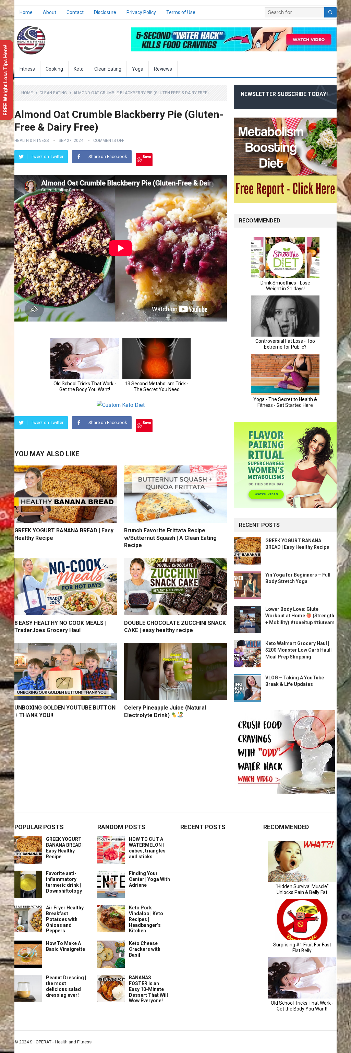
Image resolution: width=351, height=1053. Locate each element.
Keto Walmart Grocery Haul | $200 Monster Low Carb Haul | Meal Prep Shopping (298, 650)
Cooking (54, 69)
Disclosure (105, 12)
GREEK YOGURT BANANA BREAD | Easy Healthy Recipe (65, 847)
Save (147, 156)
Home (26, 12)
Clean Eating (107, 69)
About (49, 12)
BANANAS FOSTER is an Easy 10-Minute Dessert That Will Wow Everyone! (148, 989)
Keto (79, 69)
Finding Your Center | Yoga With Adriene (149, 879)
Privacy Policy (141, 12)
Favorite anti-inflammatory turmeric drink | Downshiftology (64, 882)
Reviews (163, 69)
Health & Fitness (31, 140)
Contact (75, 12)
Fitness (27, 69)
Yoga (137, 69)
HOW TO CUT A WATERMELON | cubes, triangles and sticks (147, 847)
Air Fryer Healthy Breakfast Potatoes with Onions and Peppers (65, 919)
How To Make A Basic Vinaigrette (65, 946)
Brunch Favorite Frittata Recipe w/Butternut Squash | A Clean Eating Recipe (170, 537)
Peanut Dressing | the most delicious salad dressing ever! (66, 986)
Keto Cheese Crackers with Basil (144, 949)
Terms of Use (180, 12)
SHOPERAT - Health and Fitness (61, 1041)
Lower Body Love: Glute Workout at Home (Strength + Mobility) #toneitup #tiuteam (300, 615)
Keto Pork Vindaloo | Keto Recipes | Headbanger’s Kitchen (146, 919)
